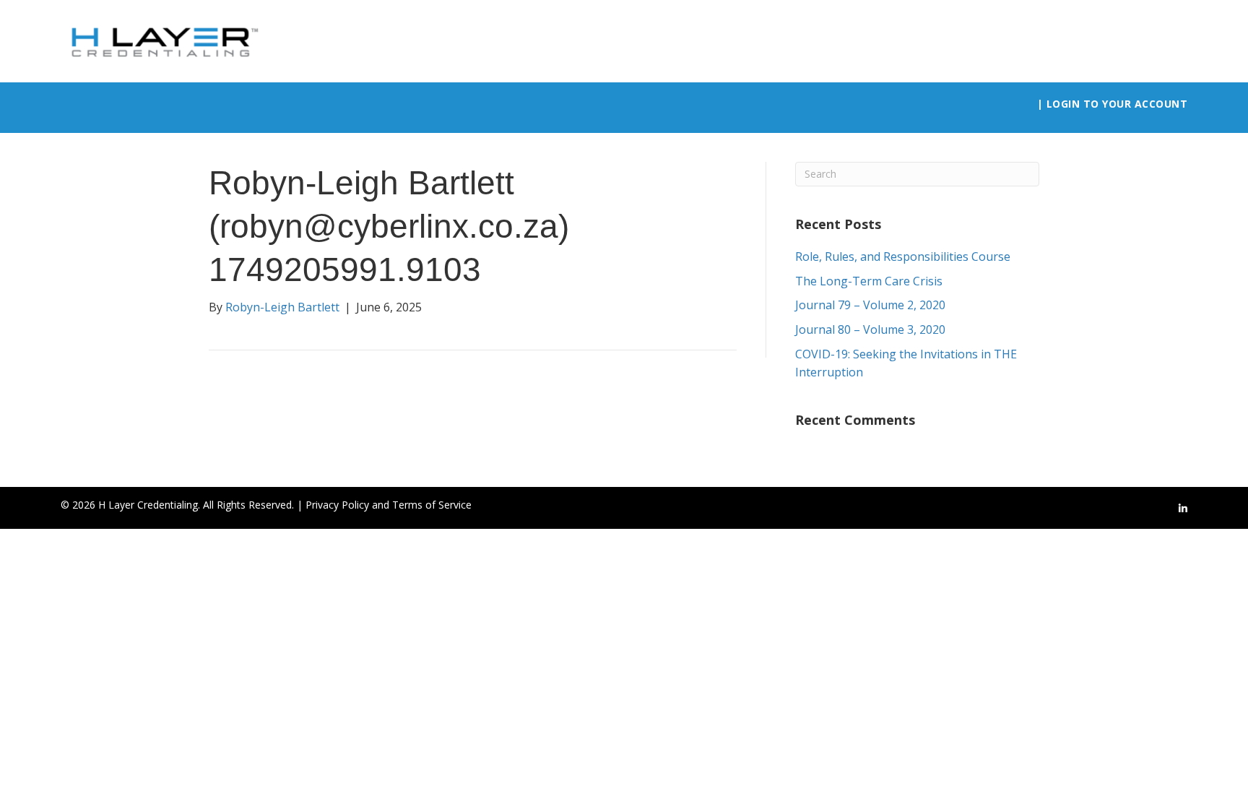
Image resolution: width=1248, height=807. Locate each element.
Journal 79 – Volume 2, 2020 (870, 305)
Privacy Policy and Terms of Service (389, 505)
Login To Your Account (1117, 104)
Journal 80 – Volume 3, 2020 (870, 329)
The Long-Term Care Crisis (868, 281)
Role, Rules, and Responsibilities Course (902, 256)
